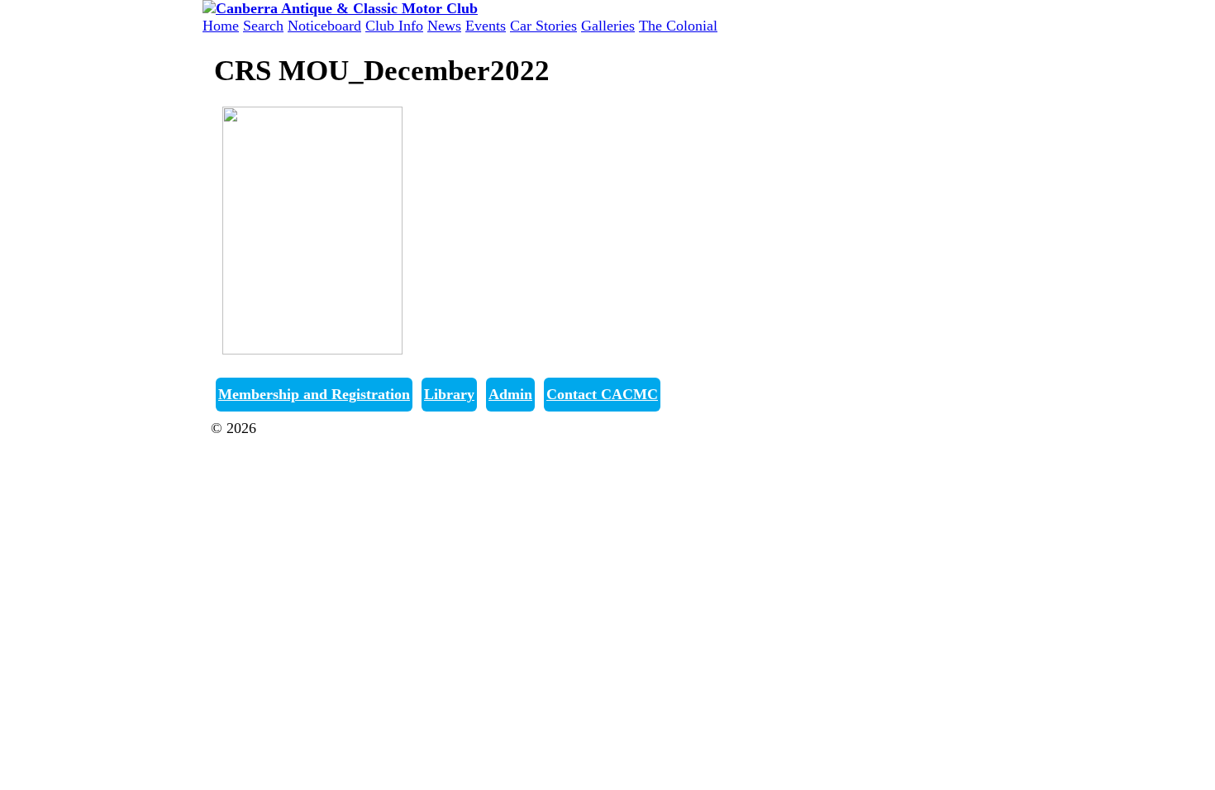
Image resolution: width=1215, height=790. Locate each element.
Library (449, 394)
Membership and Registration (314, 394)
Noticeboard (324, 25)
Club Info (394, 25)
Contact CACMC (602, 394)
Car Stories (543, 25)
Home (220, 25)
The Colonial (678, 25)
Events (485, 25)
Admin (510, 394)
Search (263, 25)
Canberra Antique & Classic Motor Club (381, 428)
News (444, 25)
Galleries (608, 25)
